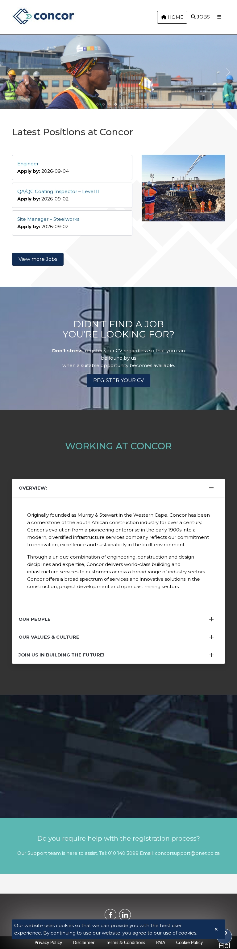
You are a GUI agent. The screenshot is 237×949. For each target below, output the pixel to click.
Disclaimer (84, 942)
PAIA (160, 942)
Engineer (28, 164)
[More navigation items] (219, 17)
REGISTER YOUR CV (118, 380)
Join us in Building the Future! (61, 655)
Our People (35, 619)
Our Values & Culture (49, 637)
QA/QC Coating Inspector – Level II (58, 191)
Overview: (33, 488)
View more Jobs (38, 259)
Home (174, 17)
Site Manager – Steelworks (48, 219)
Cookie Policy (189, 942)
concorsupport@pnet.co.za (187, 853)
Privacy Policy (48, 942)
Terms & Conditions (125, 942)
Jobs (203, 17)
